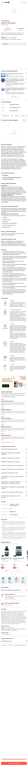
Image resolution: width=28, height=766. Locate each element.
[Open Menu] (2, 2)
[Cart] (25, 2)
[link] (7, 2)
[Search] (22, 2)
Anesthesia (5, 175)
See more (3, 405)
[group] (14, 9)
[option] (5, 116)
